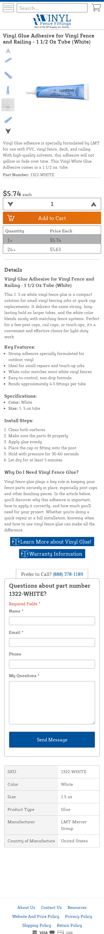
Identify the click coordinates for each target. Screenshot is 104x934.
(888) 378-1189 (67, 574)
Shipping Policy (36, 925)
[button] (8, 131)
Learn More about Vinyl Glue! (55, 541)
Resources (77, 907)
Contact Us (51, 907)
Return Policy (69, 925)
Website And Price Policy (35, 916)
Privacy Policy (78, 916)
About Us (26, 907)
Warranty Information (55, 553)
